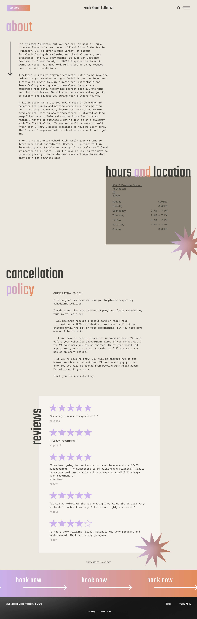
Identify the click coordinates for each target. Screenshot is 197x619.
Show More (56, 479)
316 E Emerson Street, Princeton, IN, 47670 (24, 604)
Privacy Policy (185, 604)
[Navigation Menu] (186, 8)
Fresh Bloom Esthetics (98, 8)
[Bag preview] (178, 8)
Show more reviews (98, 561)
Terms (168, 604)
